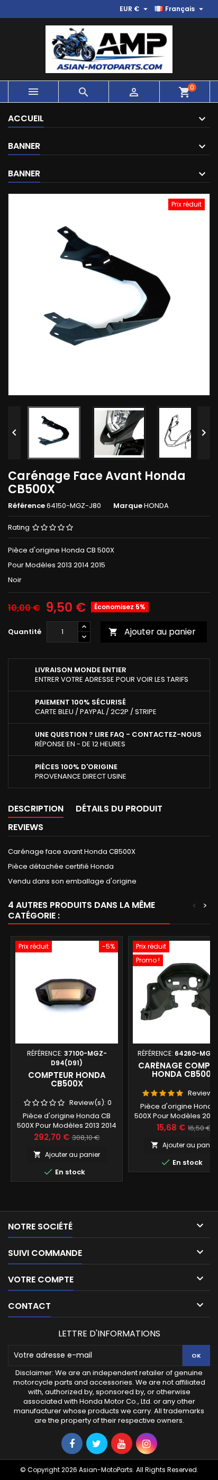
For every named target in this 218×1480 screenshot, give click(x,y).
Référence (26, 506)
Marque (127, 506)
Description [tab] (35, 809)
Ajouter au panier (152, 632)
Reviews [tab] (25, 827)
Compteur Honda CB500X (67, 1079)
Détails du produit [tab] (119, 809)
